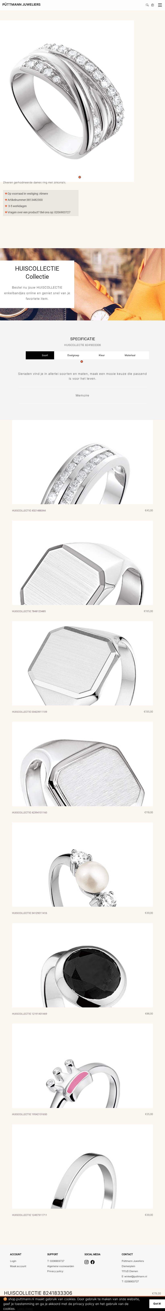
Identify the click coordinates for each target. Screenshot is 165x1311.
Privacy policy (55, 1271)
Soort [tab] (45, 355)
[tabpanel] (80, 101)
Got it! (157, 1303)
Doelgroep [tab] (73, 355)
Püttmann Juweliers (133, 1260)
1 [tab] (79, 177)
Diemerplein (128, 1266)
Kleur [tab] (102, 355)
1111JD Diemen (130, 1271)
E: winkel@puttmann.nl (134, 1276)
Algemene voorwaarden (60, 1266)
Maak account (18, 1266)
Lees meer (25, 1309)
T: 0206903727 (55, 1260)
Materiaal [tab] (130, 355)
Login (13, 1260)
